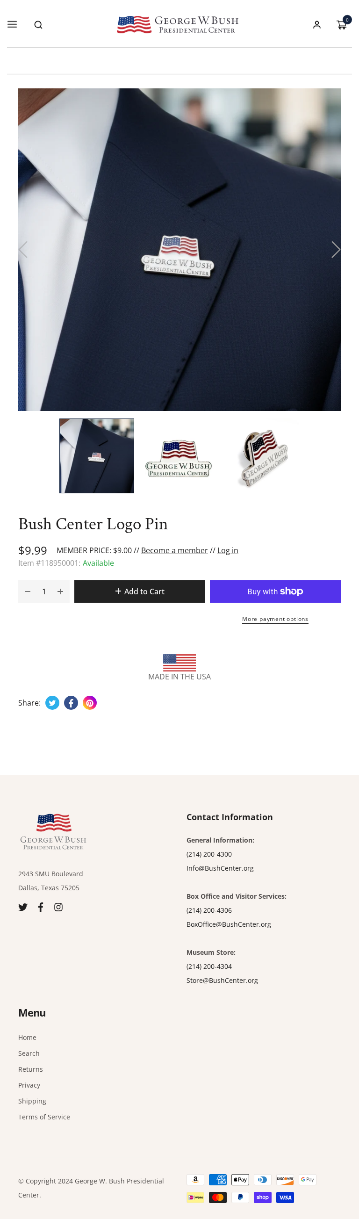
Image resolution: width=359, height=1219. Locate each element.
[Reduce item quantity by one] (28, 591)
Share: (29, 703)
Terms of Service (44, 1116)
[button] (38, 24)
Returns (30, 1069)
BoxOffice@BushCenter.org (229, 924)
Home (27, 1037)
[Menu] (12, 24)
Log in (227, 550)
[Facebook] (40, 906)
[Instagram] (58, 906)
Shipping (32, 1100)
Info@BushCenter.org (220, 868)
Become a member (174, 550)
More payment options (275, 619)
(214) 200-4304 (209, 966)
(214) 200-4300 (209, 854)
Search (29, 1053)
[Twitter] (23, 906)
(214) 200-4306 (209, 910)
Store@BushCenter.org (222, 980)
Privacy (29, 1085)
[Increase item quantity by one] (60, 591)
